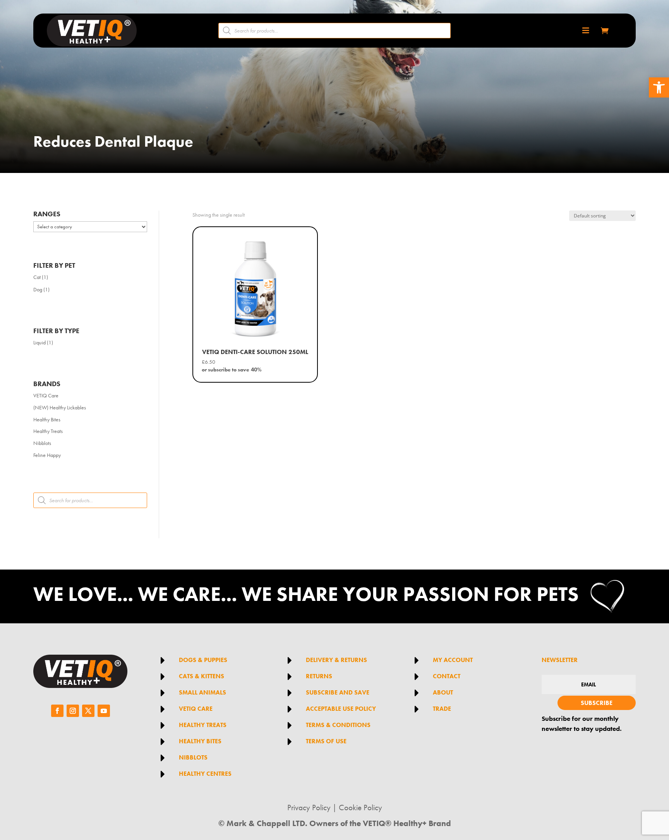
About (443, 692)
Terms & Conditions (338, 725)
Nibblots (42, 443)
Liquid (39, 342)
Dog (37, 289)
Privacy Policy (309, 807)
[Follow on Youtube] (104, 711)
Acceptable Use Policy (341, 709)
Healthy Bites (46, 419)
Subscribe (596, 703)
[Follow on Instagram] (73, 711)
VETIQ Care (45, 395)
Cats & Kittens (201, 676)
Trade (442, 709)
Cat (37, 277)
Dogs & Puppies (203, 660)
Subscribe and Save (337, 692)
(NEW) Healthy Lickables (59, 407)
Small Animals (202, 692)
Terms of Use (326, 741)
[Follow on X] (88, 711)
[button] (659, 87)
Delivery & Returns (336, 660)
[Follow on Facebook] (57, 711)
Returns (319, 676)
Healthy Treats (48, 431)
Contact (446, 676)
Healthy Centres (205, 774)
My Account (453, 660)
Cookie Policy (360, 807)
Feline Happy (47, 455)
